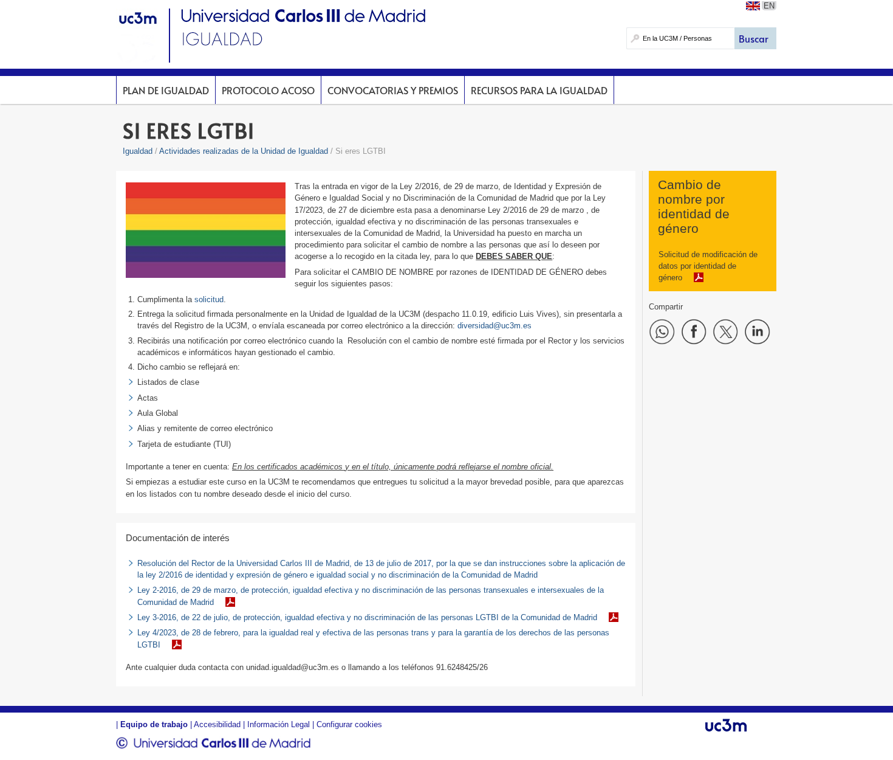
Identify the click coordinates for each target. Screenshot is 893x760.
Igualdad (137, 151)
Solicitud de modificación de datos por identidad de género (708, 266)
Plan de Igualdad (166, 90)
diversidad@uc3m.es (494, 325)
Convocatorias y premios (392, 90)
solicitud (209, 299)
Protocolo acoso (268, 90)
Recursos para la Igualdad (539, 90)
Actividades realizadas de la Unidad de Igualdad (243, 151)
